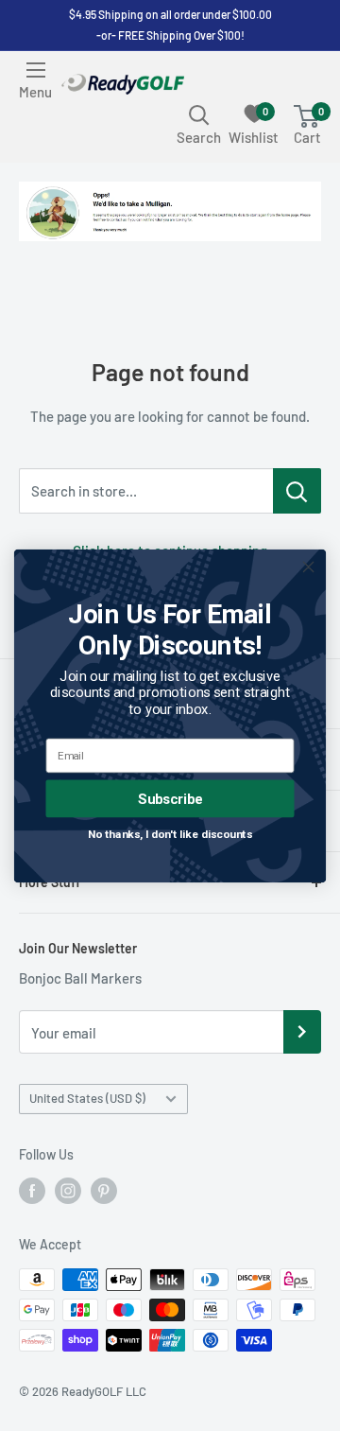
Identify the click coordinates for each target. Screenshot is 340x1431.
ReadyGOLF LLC (103, 1391)
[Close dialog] (309, 566)
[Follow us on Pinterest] (104, 1191)
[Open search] (199, 114)
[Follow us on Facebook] (32, 1191)
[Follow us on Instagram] (68, 1191)
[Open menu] (35, 70)
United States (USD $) (87, 1098)
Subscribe (170, 798)
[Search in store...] (297, 491)
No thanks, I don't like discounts (170, 833)
